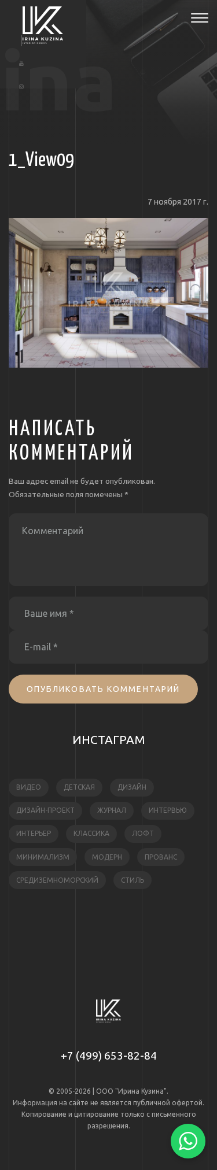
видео (28, 787)
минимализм (42, 857)
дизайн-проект (45, 810)
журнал (111, 810)
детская (79, 787)
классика (91, 833)
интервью (168, 810)
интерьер (33, 833)
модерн (107, 857)
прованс (161, 857)
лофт (143, 833)
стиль (132, 880)
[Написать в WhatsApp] (188, 1141)
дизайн (131, 787)
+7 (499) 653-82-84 (109, 1055)
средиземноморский (57, 880)
